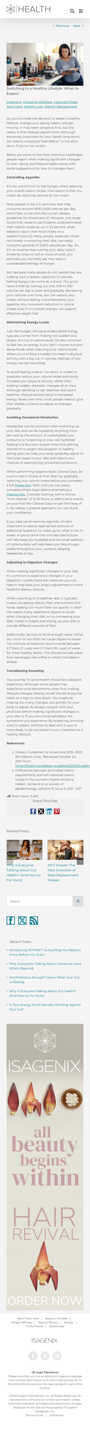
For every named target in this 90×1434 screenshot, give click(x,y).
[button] (10, 861)
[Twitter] (22, 920)
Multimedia (56, 1326)
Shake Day (23, 485)
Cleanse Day (16, 494)
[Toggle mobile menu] (81, 11)
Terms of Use (34, 1415)
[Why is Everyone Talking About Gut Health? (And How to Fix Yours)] (24, 850)
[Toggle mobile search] (72, 11)
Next (76, 26)
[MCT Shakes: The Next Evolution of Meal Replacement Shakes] (65, 850)
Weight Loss (33, 107)
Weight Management (60, 107)
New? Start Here (28, 1318)
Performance (34, 1326)
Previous (62, 26)
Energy (69, 1322)
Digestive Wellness (37, 102)
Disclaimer (57, 1415)
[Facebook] (11, 920)
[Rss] (34, 920)
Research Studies (56, 1318)
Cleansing (14, 102)
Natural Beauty (48, 1322)
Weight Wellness (22, 1322)
